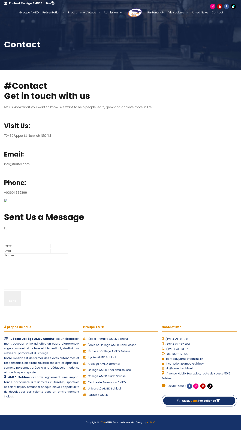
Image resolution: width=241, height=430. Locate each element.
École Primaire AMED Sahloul (108, 339)
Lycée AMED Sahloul (102, 357)
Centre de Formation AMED (107, 382)
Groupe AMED (29, 12)
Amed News (200, 12)
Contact (217, 12)
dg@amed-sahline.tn (180, 368)
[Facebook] (226, 6)
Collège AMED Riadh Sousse (107, 376)
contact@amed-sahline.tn (184, 359)
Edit (7, 228)
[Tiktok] (233, 6)
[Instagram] (212, 6)
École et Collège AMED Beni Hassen (112, 345)
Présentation (51, 12)
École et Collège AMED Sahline (109, 351)
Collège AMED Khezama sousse (109, 370)
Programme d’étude (82, 12)
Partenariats (156, 12)
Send (12, 301)
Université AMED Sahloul (104, 388)
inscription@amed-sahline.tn (186, 364)
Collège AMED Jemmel (104, 364)
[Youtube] (219, 6)
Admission (111, 12)
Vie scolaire (176, 12)
